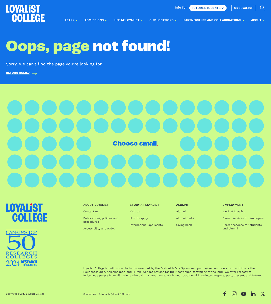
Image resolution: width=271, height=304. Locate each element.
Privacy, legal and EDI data (114, 294)
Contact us (90, 211)
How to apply (139, 218)
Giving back (184, 224)
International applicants (146, 224)
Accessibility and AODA (99, 228)
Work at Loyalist (234, 211)
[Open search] (262, 8)
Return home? (18, 73)
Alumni (181, 211)
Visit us (135, 211)
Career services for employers (243, 218)
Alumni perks (185, 218)
